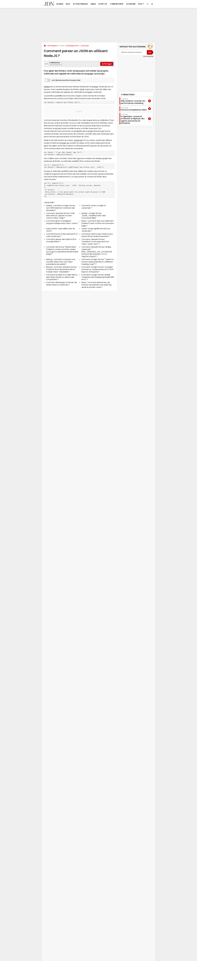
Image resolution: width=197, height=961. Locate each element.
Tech (68, 4)
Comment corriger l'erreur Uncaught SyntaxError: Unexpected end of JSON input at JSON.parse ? (97, 269)
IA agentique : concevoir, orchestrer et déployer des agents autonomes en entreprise (133, 119)
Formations (127, 95)
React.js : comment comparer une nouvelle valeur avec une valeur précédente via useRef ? (60, 261)
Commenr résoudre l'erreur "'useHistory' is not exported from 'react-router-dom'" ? (95, 241)
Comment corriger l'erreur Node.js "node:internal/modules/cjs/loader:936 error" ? (97, 277)
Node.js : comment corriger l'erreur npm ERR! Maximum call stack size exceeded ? (60, 208)
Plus (140, 4)
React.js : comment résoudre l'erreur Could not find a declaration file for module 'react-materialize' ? (61, 269)
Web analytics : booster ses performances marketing (133, 101)
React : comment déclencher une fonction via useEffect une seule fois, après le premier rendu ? (96, 284)
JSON (82, 89)
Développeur (53, 45)
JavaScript (85, 45)
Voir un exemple (148, 56)
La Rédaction (54, 62)
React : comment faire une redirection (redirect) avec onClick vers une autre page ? (97, 223)
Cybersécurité (116, 4)
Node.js (47, 86)
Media (93, 4)
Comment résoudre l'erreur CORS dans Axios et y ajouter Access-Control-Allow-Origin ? (60, 215)
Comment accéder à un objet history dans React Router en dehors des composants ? (62, 277)
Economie (130, 4)
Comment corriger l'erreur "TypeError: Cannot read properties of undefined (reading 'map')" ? (97, 261)
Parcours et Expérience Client (134, 109)
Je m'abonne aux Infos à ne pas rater (66, 80)
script (90, 131)
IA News (59, 4)
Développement (73, 45)
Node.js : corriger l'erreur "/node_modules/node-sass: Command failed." (93, 215)
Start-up (102, 4)
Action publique (80, 4)
